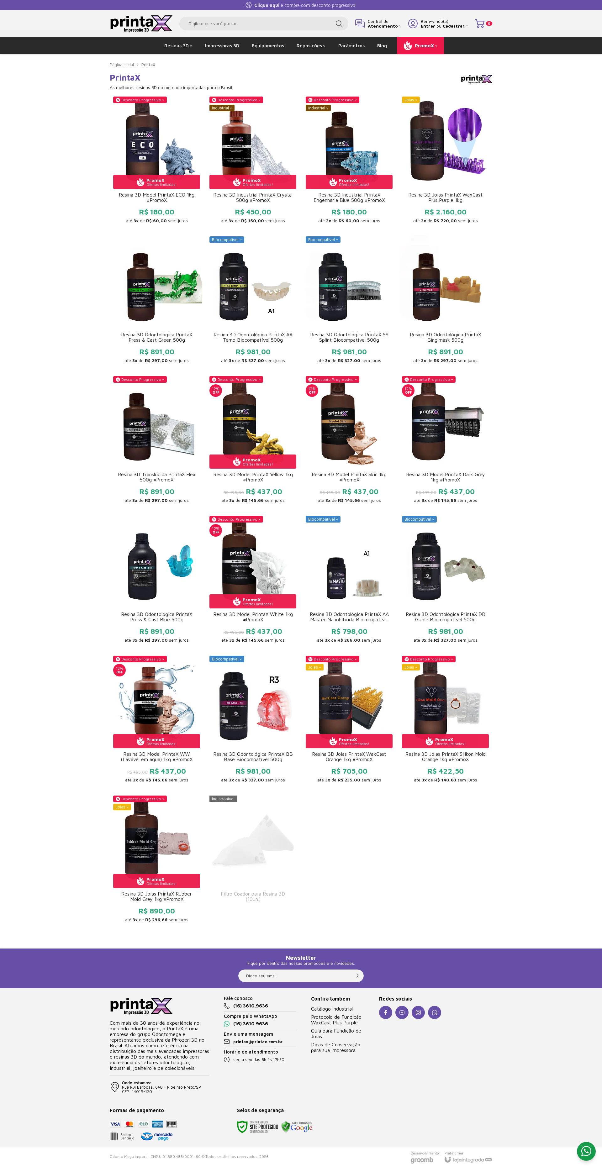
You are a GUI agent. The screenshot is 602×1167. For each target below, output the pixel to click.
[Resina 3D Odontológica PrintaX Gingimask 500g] (445, 301)
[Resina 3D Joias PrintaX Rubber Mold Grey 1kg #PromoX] (156, 860)
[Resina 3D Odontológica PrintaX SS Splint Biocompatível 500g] (349, 301)
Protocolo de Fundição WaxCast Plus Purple (336, 1019)
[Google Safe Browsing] (297, 1126)
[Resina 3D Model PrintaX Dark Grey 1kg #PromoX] (445, 441)
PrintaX (148, 64)
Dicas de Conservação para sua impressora (335, 1047)
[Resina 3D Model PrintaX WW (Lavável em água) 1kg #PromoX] (156, 721)
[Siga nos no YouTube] (402, 1012)
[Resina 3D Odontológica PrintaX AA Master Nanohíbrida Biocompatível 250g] (349, 581)
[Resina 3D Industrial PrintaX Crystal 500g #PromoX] (252, 161)
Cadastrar (454, 26)
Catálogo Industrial (332, 1009)
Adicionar (265, 181)
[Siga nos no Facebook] (385, 1012)
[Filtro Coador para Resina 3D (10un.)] (252, 860)
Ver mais (156, 181)
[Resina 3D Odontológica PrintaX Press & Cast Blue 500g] (156, 581)
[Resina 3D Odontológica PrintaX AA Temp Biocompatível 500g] (252, 301)
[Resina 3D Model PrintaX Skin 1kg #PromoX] (349, 441)
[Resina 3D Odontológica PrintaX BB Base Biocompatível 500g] (252, 721)
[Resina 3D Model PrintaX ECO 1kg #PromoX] (156, 161)
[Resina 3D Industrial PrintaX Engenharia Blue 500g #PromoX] (349, 161)
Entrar (428, 26)
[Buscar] (339, 23)
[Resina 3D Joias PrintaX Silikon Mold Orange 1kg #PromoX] (445, 721)
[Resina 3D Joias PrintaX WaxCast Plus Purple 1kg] (445, 161)
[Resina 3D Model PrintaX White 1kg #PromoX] (252, 581)
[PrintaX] (141, 23)
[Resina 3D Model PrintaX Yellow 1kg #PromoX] (252, 441)
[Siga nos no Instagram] (418, 1012)
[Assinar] (357, 976)
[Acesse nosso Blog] (434, 1012)
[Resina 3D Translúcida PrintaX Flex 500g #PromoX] (156, 441)
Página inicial (122, 64)
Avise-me (252, 916)
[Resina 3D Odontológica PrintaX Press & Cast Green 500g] (156, 301)
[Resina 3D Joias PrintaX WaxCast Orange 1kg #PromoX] (349, 721)
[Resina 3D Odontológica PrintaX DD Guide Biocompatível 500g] (445, 581)
